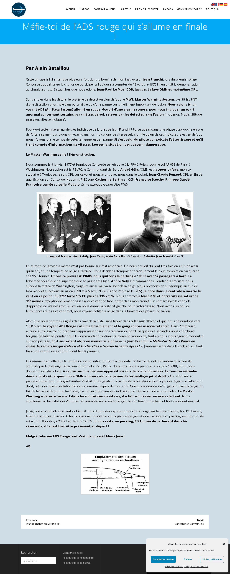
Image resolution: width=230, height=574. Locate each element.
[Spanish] (226, 4)
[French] (217, 4)
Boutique (212, 9)
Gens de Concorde (189, 9)
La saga (168, 9)
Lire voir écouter (147, 9)
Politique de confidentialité (196, 566)
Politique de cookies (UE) (76, 562)
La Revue (125, 9)
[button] (223, 544)
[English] (213, 4)
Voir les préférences (212, 559)
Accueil (70, 9)
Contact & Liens (104, 9)
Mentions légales (72, 552)
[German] (222, 4)
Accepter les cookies (163, 559)
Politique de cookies (174, 566)
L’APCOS (84, 9)
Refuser (188, 559)
